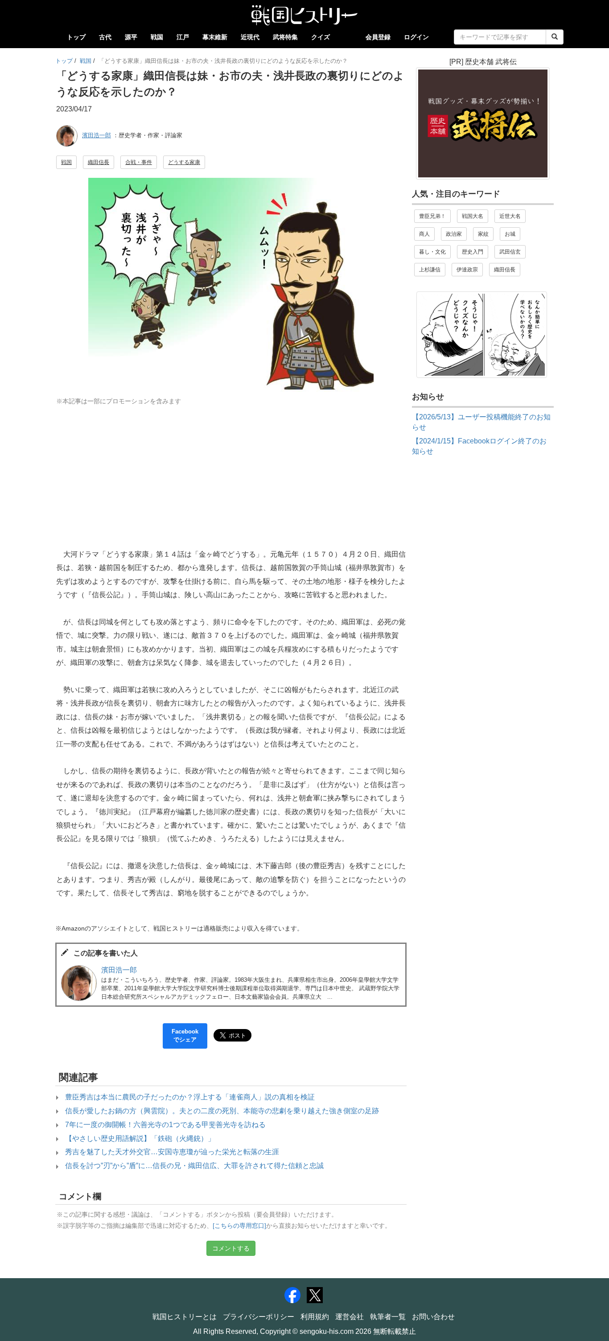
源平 (131, 37)
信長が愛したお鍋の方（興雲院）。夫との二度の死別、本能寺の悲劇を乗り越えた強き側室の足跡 (222, 1111)
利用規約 (314, 1316)
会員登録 (378, 37)
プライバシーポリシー (258, 1316)
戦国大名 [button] (472, 216)
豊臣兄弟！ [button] (432, 216)
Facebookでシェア (185, 1035)
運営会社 (349, 1316)
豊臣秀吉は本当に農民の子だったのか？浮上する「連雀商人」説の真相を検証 (190, 1097)
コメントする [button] (231, 1248)
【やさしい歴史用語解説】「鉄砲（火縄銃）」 (140, 1138)
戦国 (157, 37)
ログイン (416, 37)
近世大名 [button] (510, 216)
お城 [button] (510, 234)
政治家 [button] (454, 234)
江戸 (183, 37)
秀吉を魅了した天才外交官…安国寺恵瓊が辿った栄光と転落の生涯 (172, 1152)
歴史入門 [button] (472, 252)
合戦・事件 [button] (138, 162)
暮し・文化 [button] (432, 252)
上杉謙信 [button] (429, 270)
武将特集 (285, 37)
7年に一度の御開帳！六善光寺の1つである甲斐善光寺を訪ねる (165, 1124)
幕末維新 (214, 37)
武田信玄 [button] (510, 252)
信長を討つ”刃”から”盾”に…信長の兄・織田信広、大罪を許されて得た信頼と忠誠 (194, 1165)
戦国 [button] (66, 162)
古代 (105, 37)
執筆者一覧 (388, 1316)
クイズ (320, 37)
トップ (76, 37)
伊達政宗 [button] (467, 270)
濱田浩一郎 (96, 135)
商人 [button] (424, 234)
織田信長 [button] (98, 162)
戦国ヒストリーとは (184, 1316)
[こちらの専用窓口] (239, 1225)
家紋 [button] (483, 234)
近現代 (250, 37)
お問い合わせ (433, 1316)
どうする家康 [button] (184, 162)
